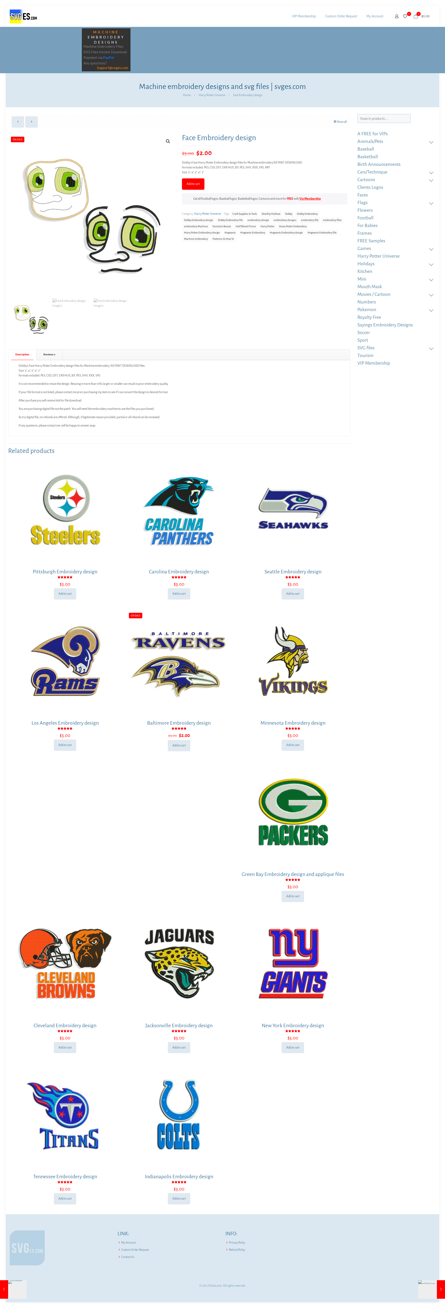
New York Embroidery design (293, 1025)
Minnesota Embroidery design (293, 723)
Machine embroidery (196, 238)
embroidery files (332, 220)
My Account (128, 1242)
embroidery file (309, 220)
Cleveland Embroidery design (65, 1025)
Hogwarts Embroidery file (322, 232)
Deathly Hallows (271, 213)
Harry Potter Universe (212, 95)
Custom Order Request (135, 1249)
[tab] (22, 355)
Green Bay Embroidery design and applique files (293, 874)
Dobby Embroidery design (198, 220)
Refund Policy (237, 1249)
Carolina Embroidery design (179, 572)
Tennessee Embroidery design (65, 1176)
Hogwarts (230, 232)
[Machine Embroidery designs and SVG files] (23, 16)
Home (187, 95)
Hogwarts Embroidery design (286, 232)
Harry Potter (267, 226)
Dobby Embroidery (307, 213)
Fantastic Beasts (222, 226)
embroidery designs (285, 220)
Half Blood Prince (246, 226)
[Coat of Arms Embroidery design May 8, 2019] (431, 1289)
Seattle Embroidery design (292, 572)
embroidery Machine (196, 226)
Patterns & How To (223, 238)
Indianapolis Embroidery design (179, 1176)
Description (22, 354)
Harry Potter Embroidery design (202, 232)
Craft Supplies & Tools (244, 213)
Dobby (288, 213)
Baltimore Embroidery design (179, 723)
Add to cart (193, 184)
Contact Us (127, 1257)
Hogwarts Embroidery (252, 232)
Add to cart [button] (65, 593)
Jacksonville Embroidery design (179, 1025)
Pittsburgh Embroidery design (65, 572)
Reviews (49, 354)
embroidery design (258, 220)
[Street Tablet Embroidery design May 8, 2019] (13, 1289)
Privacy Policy (237, 1242)
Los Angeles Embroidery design (65, 723)
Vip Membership (310, 198)
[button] (168, 141)
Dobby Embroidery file (230, 220)
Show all (342, 121)
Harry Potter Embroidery (293, 226)
